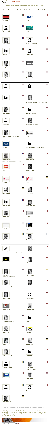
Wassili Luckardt (7, 355)
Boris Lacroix (6, 31)
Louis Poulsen (6, 309)
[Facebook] (12, 1)
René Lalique (6, 43)
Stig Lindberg (6, 239)
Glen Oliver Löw (6, 401)
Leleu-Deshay (6, 205)
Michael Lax (5, 124)
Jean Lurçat (29, 367)
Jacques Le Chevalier (32, 124)
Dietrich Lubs (6, 332)
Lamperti (4, 54)
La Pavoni (5, 20)
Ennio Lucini (6, 344)
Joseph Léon (29, 390)
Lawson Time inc (31, 113)
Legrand (4, 182)
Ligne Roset (29, 229)
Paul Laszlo (5, 78)
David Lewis (5, 216)
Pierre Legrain (30, 170)
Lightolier (5, 229)
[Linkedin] (16, 1)
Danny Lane (5, 67)
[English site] (19, 424)
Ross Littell (5, 275)
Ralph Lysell (5, 390)
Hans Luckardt (30, 344)
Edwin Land (29, 54)
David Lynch (29, 378)
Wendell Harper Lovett (8, 321)
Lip (3, 263)
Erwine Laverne (6, 90)
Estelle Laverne (30, 90)
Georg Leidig (6, 193)
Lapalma (28, 67)
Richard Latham (30, 78)
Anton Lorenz (30, 298)
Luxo (3, 378)
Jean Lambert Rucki (31, 43)
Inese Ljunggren (30, 275)
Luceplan (28, 332)
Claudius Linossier (31, 252)
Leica (27, 182)
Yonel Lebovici (30, 159)
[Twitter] (14, 1)
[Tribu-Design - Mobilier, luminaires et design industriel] (5, 1)
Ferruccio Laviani (7, 113)
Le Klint (4, 147)
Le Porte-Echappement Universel (35, 147)
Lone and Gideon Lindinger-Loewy (12, 252)
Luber (27, 321)
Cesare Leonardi (30, 205)
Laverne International (8, 101)
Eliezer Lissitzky (30, 263)
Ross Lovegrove (30, 309)
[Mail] (19, 1)
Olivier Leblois (6, 159)
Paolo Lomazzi (30, 286)
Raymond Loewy (7, 286)
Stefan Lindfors (30, 239)
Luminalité (29, 355)
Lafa (27, 31)
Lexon (28, 216)
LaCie (27, 20)
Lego (3, 170)
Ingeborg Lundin (7, 367)
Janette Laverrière (31, 101)
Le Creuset (29, 136)
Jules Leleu (29, 193)
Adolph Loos (6, 298)
